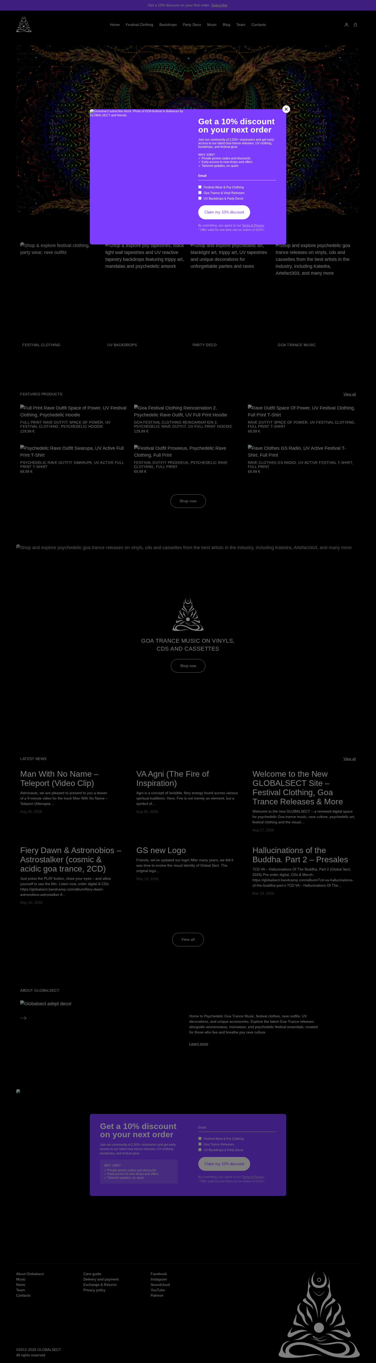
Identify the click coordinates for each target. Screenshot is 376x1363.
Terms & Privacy (253, 225)
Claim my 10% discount (224, 212)
